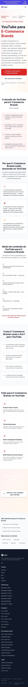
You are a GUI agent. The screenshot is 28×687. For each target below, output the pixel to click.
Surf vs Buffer (4, 611)
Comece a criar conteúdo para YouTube (14, 494)
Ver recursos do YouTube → (14, 78)
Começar (3, 580)
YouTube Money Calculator (8, 650)
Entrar (2, 578)
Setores (15, 17)
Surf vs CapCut (5, 624)
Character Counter (5, 652)
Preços (3, 572)
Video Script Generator (7, 634)
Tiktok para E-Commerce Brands (10, 524)
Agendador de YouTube (5, 17)
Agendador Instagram (6, 590)
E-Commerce (22, 543)
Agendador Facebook (6, 595)
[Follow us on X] (2, 563)
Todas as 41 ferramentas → (8, 655)
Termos (11, 683)
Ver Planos (25, 2)
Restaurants (16, 539)
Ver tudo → (4, 627)
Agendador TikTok (6, 587)
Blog (2, 575)
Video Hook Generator (6, 642)
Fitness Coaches (6, 539)
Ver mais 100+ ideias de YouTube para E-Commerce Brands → (14, 316)
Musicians (13, 543)
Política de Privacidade (7, 662)
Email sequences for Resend (19, 683)
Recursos (3, 570)
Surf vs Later (4, 616)
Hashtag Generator (6, 636)
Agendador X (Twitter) (6, 603)
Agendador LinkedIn (6, 598)
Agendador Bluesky (6, 601)
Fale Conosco (4, 670)
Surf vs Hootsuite (5, 613)
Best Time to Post (5, 639)
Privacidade (4, 683)
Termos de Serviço (6, 665)
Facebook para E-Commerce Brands (11, 531)
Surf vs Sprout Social (6, 619)
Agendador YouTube (6, 593)
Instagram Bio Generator (7, 644)
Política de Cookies (6, 668)
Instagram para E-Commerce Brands (11, 527)
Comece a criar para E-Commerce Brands (12, 72)
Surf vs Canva (4, 621)
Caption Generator (5, 647)
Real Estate (5, 543)
